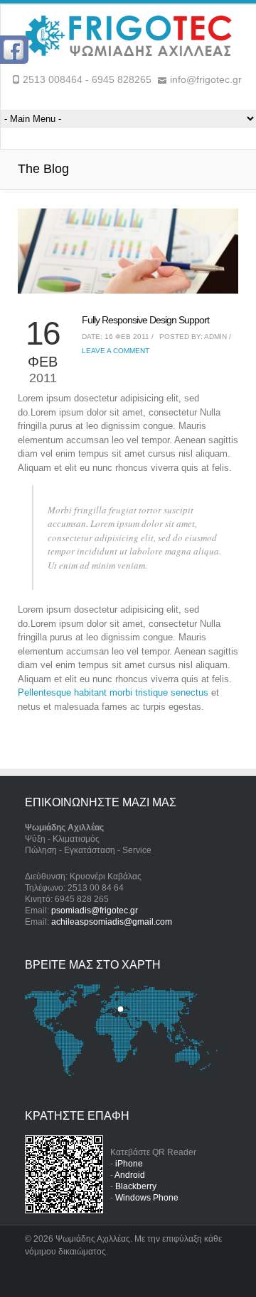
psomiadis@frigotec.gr (94, 910)
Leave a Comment (115, 351)
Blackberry (135, 1186)
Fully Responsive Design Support (145, 319)
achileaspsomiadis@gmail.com (111, 922)
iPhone (129, 1164)
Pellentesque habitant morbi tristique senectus (113, 692)
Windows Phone (146, 1198)
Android (129, 1175)
